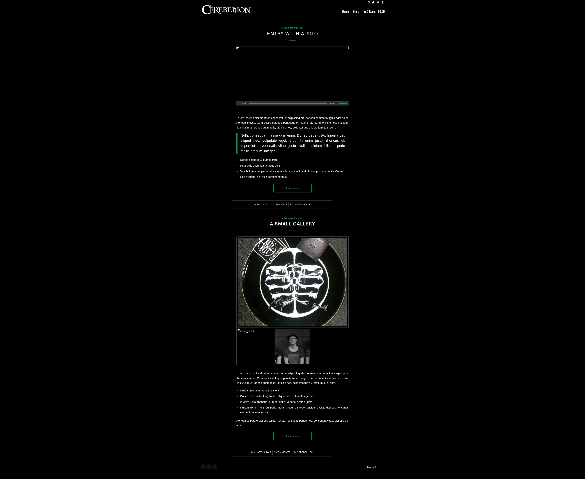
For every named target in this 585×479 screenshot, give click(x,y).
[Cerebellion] (226, 11)
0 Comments (279, 204)
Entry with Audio (292, 33)
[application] (292, 103)
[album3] (292, 76)
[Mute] (337, 103)
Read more (292, 188)
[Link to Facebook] (382, 2)
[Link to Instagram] (368, 2)
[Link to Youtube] (378, 2)
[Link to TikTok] (373, 2)
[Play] (238, 103)
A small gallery (292, 223)
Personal (297, 28)
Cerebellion (302, 204)
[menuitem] (345, 11)
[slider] (344, 103)
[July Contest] (292, 282)
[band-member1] (292, 346)
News (285, 28)
